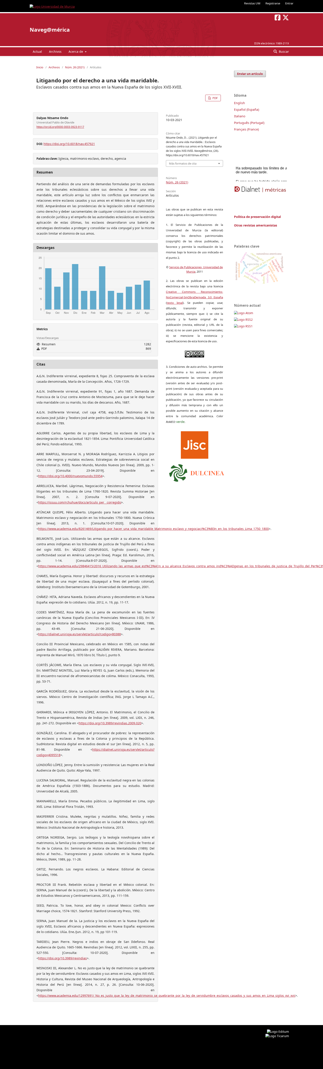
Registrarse (272, 3)
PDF (215, 98)
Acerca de (76, 51)
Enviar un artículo (250, 74)
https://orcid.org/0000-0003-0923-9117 (60, 127)
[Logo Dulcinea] (196, 472)
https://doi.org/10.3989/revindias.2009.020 (110, 723)
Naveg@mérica (50, 29)
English (239, 103)
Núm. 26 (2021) (75, 67)
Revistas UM (252, 3)
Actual (37, 51)
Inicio (39, 67)
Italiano (239, 116)
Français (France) (246, 129)
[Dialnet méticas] (260, 189)
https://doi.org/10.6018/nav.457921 (69, 144)
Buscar (283, 51)
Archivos (55, 51)
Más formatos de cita (182, 163)
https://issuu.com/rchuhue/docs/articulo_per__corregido (79, 502)
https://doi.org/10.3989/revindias (62, 958)
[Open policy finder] (194, 444)
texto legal (175, 303)
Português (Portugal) (249, 123)
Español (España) (246, 109)
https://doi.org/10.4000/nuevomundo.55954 (70, 476)
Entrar (289, 3)
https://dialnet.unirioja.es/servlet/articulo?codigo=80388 (79, 634)
